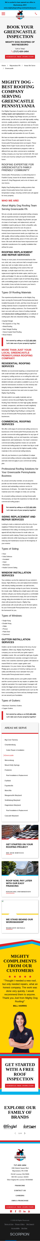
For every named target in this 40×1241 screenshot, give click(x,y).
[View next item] (25, 1133)
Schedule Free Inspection (20, 57)
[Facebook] (15, 1211)
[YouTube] (29, 1211)
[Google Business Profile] (11, 1211)
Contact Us (20, 1190)
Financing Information (18, 892)
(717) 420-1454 (21, 51)
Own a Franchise (20, 1200)
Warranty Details (15, 928)
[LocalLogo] (20, 15)
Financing (20, 1185)
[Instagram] (20, 1211)
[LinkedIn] (24, 1211)
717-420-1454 (20, 1165)
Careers (20, 1195)
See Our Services (15, 853)
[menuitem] (20, 739)
